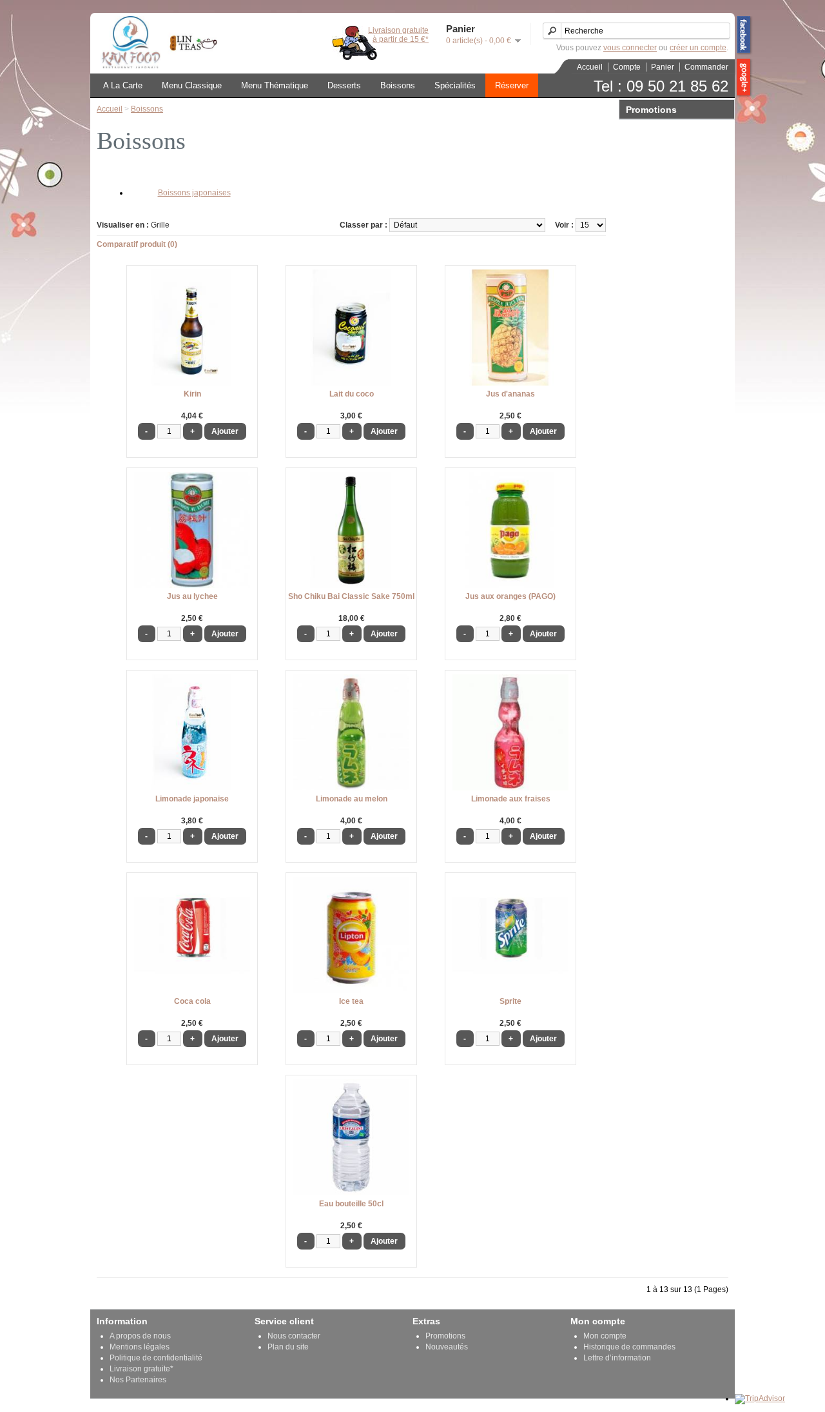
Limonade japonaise (192, 798)
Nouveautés (446, 1346)
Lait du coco (351, 393)
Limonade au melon (351, 798)
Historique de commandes (629, 1346)
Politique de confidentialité (156, 1357)
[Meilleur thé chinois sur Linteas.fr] (190, 65)
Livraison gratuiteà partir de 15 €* (398, 35)
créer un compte (698, 47)
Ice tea (351, 1001)
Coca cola (192, 1001)
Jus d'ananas (510, 393)
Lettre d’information (617, 1357)
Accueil (590, 67)
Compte (627, 67)
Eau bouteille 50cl (351, 1203)
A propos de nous (140, 1335)
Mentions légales (140, 1346)
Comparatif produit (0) (137, 244)
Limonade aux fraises (510, 798)
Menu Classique (192, 85)
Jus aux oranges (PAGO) (510, 596)
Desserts (344, 85)
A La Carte (122, 85)
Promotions (445, 1335)
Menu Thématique (274, 85)
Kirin (192, 393)
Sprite (510, 1001)
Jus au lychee (192, 596)
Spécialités (455, 85)
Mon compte (604, 1335)
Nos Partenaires (138, 1379)
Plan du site (288, 1346)
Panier (662, 67)
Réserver (512, 85)
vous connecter (630, 47)
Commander (706, 67)
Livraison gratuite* (141, 1368)
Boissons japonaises (194, 192)
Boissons (397, 85)
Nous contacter (293, 1335)
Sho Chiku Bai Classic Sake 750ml (351, 596)
